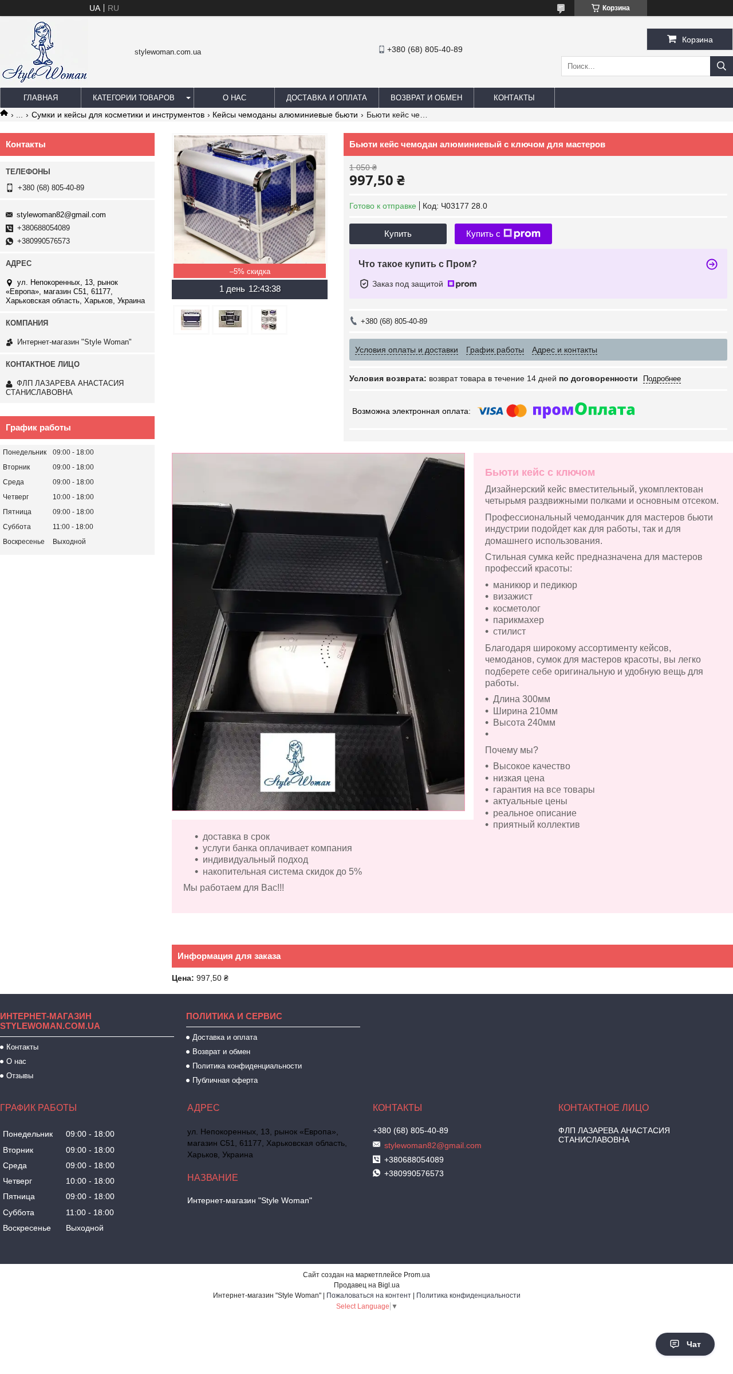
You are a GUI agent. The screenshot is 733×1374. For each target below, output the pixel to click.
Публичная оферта (225, 1080)
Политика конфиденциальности (247, 1066)
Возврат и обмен (426, 97)
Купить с (483, 233)
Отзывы (19, 1075)
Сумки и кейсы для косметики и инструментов (117, 114)
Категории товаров (134, 97)
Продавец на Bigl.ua (367, 1285)
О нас (234, 97)
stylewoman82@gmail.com (61, 214)
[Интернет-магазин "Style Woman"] (44, 82)
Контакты (514, 97)
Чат (694, 1344)
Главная (40, 97)
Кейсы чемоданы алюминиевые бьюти (285, 114)
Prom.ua (417, 1275)
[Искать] (721, 66)
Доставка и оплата (326, 97)
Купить (398, 233)
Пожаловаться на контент (368, 1295)
